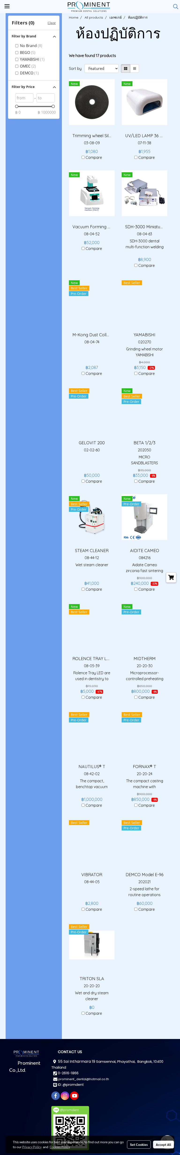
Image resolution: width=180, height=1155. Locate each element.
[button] (174, 6)
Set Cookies (139, 1144)
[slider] (16, 106)
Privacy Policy (31, 1147)
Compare (94, 157)
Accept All (163, 1144)
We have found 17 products (92, 55)
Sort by (76, 68)
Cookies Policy (60, 1147)
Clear (52, 23)
